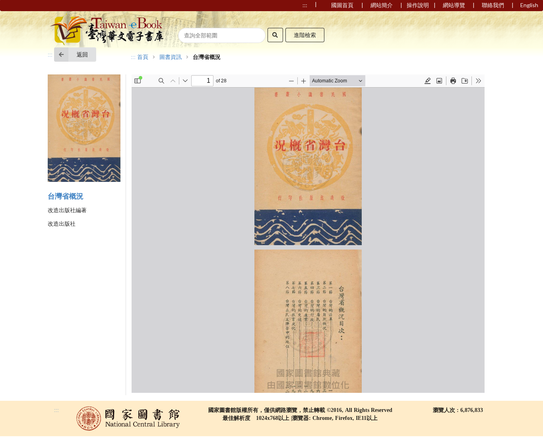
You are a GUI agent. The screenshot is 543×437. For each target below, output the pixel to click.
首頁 (142, 57)
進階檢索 (305, 34)
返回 (82, 54)
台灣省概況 (65, 196)
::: (50, 55)
